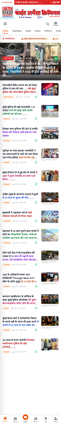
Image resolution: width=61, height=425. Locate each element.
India (28, 31)
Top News (17, 31)
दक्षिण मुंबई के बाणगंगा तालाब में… (36, 38)
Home (5, 31)
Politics (48, 31)
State (38, 31)
